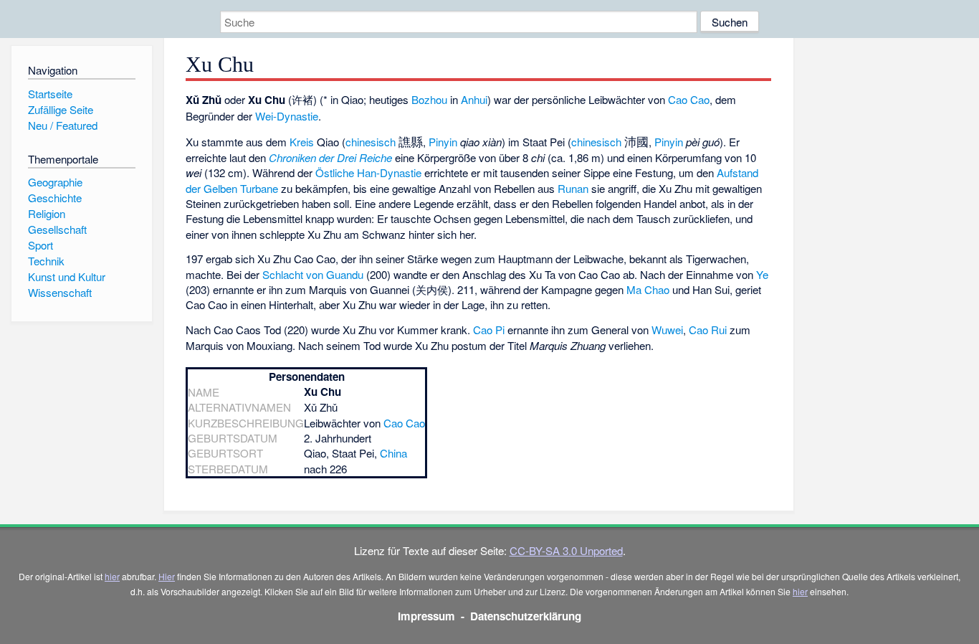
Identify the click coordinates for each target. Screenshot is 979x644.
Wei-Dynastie (286, 115)
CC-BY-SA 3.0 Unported (566, 550)
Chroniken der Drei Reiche (330, 157)
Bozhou (429, 99)
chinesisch (370, 141)
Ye (762, 274)
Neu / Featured (62, 125)
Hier (166, 576)
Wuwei (667, 329)
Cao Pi (489, 329)
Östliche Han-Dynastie (368, 172)
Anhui (474, 99)
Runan (573, 188)
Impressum (426, 616)
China (393, 452)
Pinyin (443, 141)
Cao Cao (689, 99)
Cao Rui (708, 329)
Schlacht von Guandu (312, 274)
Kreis (302, 141)
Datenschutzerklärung (525, 616)
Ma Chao (647, 289)
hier (112, 576)
